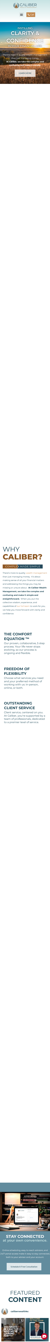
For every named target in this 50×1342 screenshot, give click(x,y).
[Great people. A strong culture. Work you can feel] (13, 1329)
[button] (21, 14)
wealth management (36, 573)
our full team (23, 606)
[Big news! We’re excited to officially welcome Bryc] (37, 1329)
